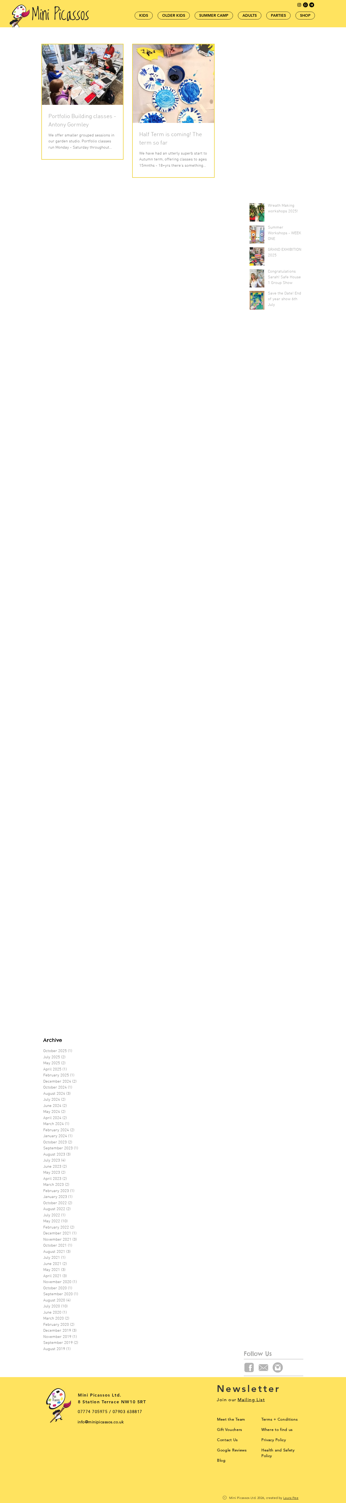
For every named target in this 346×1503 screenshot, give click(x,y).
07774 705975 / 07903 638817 (110, 1411)
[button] (279, 1419)
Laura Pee (290, 1498)
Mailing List (251, 1399)
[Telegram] (311, 4)
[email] (263, 1367)
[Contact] (305, 4)
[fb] (249, 1367)
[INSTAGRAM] (277, 1367)
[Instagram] (299, 4)
